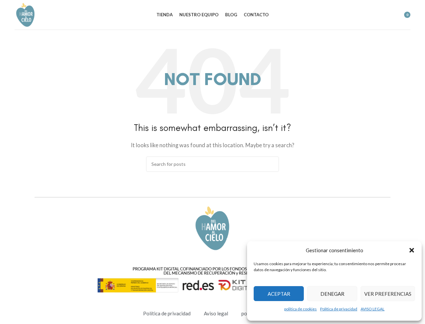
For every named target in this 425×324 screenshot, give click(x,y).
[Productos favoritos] (387, 15)
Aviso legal (216, 313)
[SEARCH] (271, 164)
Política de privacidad (338, 308)
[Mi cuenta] (364, 15)
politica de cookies (300, 308)
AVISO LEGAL (372, 308)
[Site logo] (25, 14)
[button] (411, 250)
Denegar (332, 294)
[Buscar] (376, 15)
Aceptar (279, 294)
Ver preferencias (387, 294)
